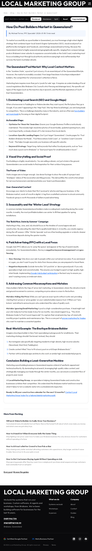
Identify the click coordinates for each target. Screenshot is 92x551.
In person (52, 513)
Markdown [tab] (47, 19)
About (73, 504)
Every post (8, 472)
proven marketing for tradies (74, 318)
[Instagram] (80, 539)
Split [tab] (56, 19)
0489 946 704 (10, 518)
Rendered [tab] (36, 19)
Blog (12, 13)
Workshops (53, 509)
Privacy (46, 545)
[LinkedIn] (74, 539)
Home (6, 13)
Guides (73, 513)
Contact (74, 509)
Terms (54, 545)
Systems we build (56, 504)
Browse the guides (21, 472)
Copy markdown (78, 19)
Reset (65, 19)
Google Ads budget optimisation (44, 273)
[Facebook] (85, 539)
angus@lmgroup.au (12, 522)
